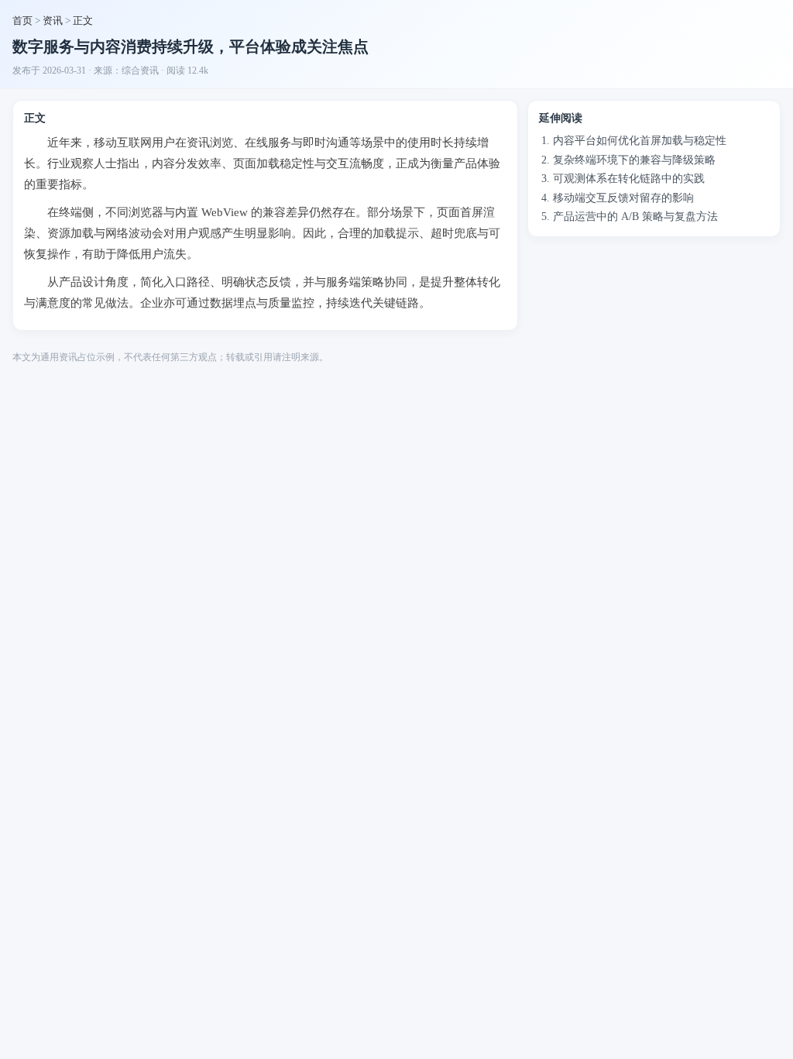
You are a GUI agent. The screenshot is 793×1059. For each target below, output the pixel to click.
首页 (22, 20)
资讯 (53, 20)
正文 (83, 20)
